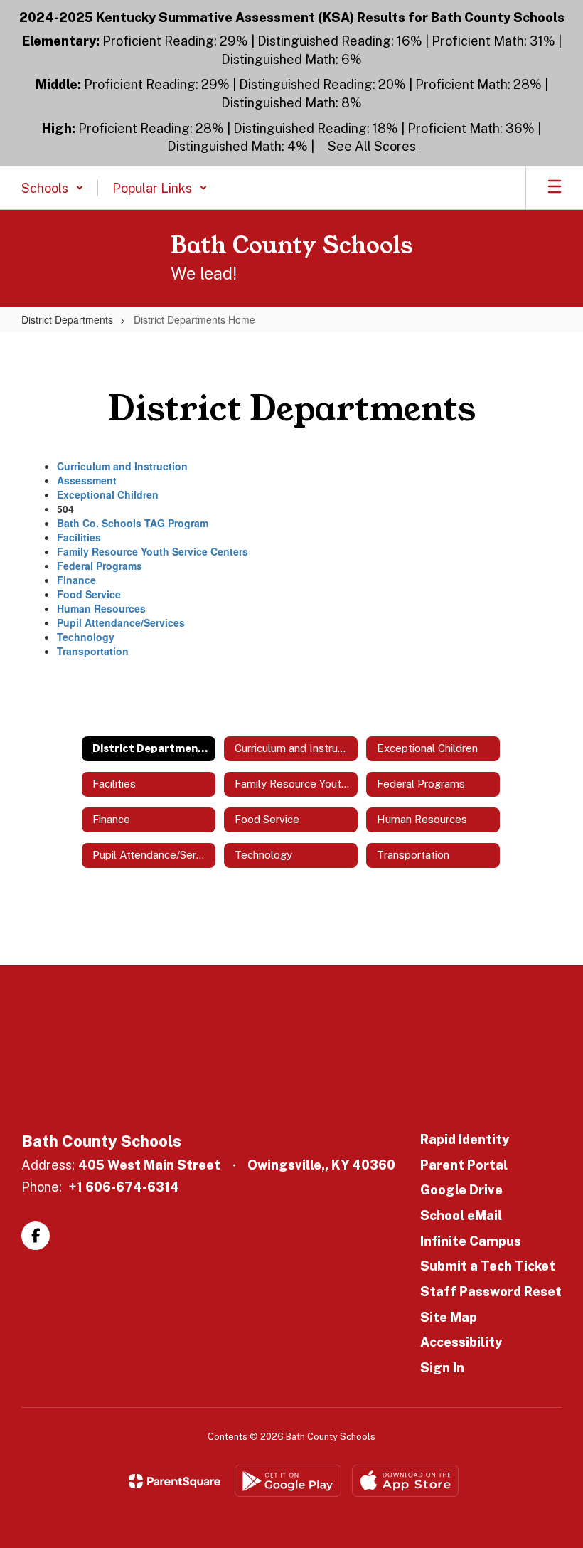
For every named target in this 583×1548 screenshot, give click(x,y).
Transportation (93, 651)
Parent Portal (464, 1164)
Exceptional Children (108, 494)
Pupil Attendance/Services (121, 622)
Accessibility (461, 1342)
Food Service (89, 594)
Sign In (442, 1367)
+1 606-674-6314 (123, 1186)
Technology (85, 637)
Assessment (87, 480)
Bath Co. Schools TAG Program (132, 523)
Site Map (448, 1317)
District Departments (67, 319)
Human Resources (101, 608)
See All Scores (372, 146)
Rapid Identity (464, 1139)
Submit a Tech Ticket (487, 1265)
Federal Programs (99, 565)
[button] (52, 187)
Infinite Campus (470, 1241)
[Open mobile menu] (554, 187)
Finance (76, 580)
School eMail (461, 1215)
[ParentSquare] (174, 1481)
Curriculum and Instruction (122, 466)
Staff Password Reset (491, 1291)
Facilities (79, 537)
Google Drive (461, 1189)
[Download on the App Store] (405, 1481)
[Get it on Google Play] (288, 1481)
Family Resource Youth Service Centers (152, 551)
